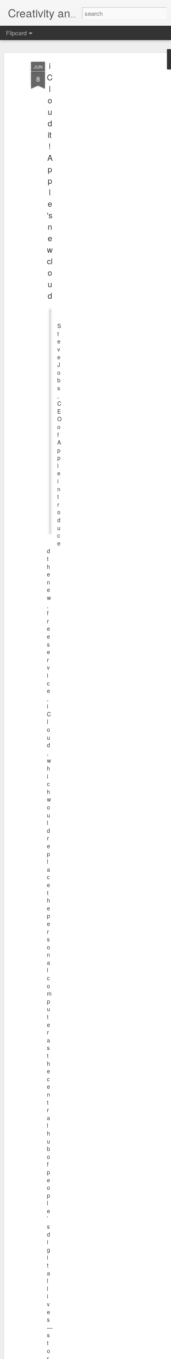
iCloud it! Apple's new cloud (49, 180)
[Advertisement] (102, 186)
